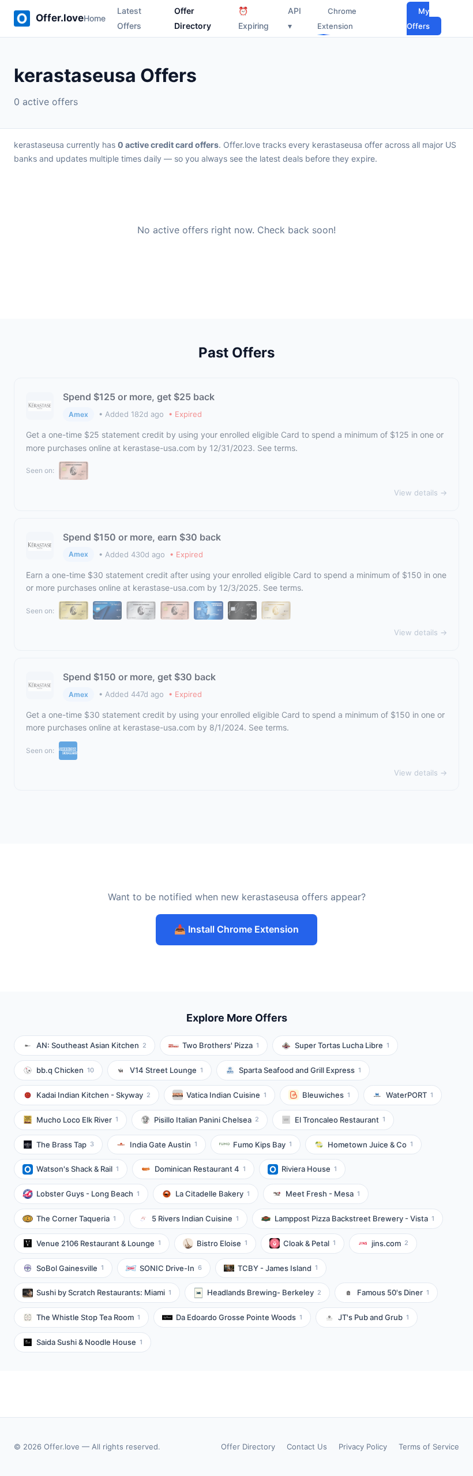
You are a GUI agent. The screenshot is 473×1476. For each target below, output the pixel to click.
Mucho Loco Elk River (77, 1119)
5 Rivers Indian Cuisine (195, 1218)
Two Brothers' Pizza (220, 1045)
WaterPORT (409, 1094)
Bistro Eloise (222, 1243)
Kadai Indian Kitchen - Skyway (93, 1094)
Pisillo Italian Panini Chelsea (206, 1119)
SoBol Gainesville (70, 1268)
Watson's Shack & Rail (77, 1168)
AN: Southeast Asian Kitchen (91, 1045)
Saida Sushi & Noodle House (89, 1342)
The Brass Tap (65, 1144)
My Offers (418, 18)
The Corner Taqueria (76, 1218)
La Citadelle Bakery (212, 1193)
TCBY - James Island (278, 1268)
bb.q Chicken (65, 1070)
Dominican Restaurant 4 (200, 1168)
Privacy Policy (363, 1446)
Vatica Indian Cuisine (226, 1094)
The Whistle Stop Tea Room (88, 1317)
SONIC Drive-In (171, 1268)
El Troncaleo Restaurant (340, 1119)
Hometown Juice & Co (370, 1144)
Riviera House (309, 1168)
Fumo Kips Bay (262, 1144)
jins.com (389, 1243)
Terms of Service (429, 1446)
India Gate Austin (163, 1144)
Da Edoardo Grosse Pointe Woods (239, 1317)
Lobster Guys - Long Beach (88, 1193)
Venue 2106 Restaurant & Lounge (98, 1243)
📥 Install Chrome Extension (236, 929)
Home (95, 18)
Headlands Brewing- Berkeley (264, 1292)
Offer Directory (248, 1446)
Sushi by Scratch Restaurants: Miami (103, 1292)
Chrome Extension (336, 18)
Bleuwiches (326, 1094)
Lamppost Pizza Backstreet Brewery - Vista (354, 1218)
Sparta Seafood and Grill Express (300, 1070)
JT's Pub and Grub (373, 1317)
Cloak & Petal (309, 1243)
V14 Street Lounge (166, 1070)
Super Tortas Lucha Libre (342, 1045)
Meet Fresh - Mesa (323, 1193)
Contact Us (307, 1446)
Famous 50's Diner (393, 1292)
